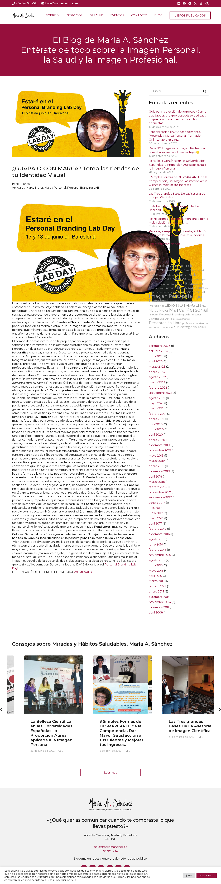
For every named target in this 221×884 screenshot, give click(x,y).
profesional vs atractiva (195, 323)
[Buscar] (204, 91)
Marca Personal (55, 187)
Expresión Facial (159, 292)
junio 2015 (156, 565)
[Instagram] (201, 3)
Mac (204, 306)
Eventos (201, 288)
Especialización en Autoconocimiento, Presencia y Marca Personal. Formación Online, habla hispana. (176, 135)
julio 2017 (155, 508)
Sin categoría (185, 327)
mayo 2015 (156, 570)
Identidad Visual (193, 292)
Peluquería (153, 315)
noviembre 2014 (160, 602)
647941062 (110, 850)
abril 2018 (155, 476)
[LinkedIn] (178, 3)
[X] (195, 3)
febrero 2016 (157, 549)
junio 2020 (156, 429)
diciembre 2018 (159, 471)
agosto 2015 (157, 560)
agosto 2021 (157, 398)
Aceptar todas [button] (207, 875)
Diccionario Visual (159, 284)
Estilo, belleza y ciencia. (164, 244)
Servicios (167, 327)
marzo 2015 (157, 581)
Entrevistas (186, 288)
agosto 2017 (157, 502)
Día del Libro (177, 284)
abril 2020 (156, 434)
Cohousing (171, 275)
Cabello (201, 270)
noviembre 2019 (160, 450)
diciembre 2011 (159, 607)
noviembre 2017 (160, 492)
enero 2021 (156, 419)
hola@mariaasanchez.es (110, 847)
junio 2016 (156, 544)
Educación (194, 284)
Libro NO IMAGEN (182, 305)
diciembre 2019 (159, 445)
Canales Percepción (157, 275)
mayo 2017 (156, 518)
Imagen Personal (169, 296)
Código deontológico (196, 280)
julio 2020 (156, 424)
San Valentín (154, 327)
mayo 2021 (156, 403)
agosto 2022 (157, 377)
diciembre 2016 (159, 534)
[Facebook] (190, 3)
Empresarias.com (156, 288)
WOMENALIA (83, 572)
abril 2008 (156, 612)
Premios (186, 319)
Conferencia (159, 279)
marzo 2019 (157, 460)
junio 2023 (156, 356)
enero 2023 (157, 372)
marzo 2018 (157, 481)
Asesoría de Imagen (171, 267)
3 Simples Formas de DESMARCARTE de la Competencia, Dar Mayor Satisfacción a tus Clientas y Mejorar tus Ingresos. (178, 181)
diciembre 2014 (159, 597)
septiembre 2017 (160, 497)
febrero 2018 (158, 487)
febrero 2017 (157, 528)
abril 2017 (155, 523)
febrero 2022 (158, 387)
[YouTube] (184, 3)
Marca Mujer (34, 187)
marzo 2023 (157, 366)
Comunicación (188, 274)
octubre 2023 (158, 351)
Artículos (18, 187)
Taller (202, 327)
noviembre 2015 (160, 555)
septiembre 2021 (160, 392)
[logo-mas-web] (23, 16)
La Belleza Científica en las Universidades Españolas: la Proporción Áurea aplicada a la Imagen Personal (177, 164)
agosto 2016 (157, 539)
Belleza (168, 271)
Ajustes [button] (189, 875)
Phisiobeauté (176, 319)
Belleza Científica (183, 270)
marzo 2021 (157, 408)
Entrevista (170, 288)
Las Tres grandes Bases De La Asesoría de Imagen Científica (178, 726)
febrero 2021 (157, 413)
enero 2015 (156, 591)
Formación (176, 292)
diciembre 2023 (159, 345)
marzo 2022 (157, 382)
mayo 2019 (156, 455)
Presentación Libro (165, 323)
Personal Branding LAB (83, 187)
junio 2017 (156, 513)
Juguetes (173, 301)
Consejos (178, 279)
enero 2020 (157, 440)
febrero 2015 (157, 586)
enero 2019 (156, 466)
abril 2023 (156, 361)
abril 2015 (155, 576)
